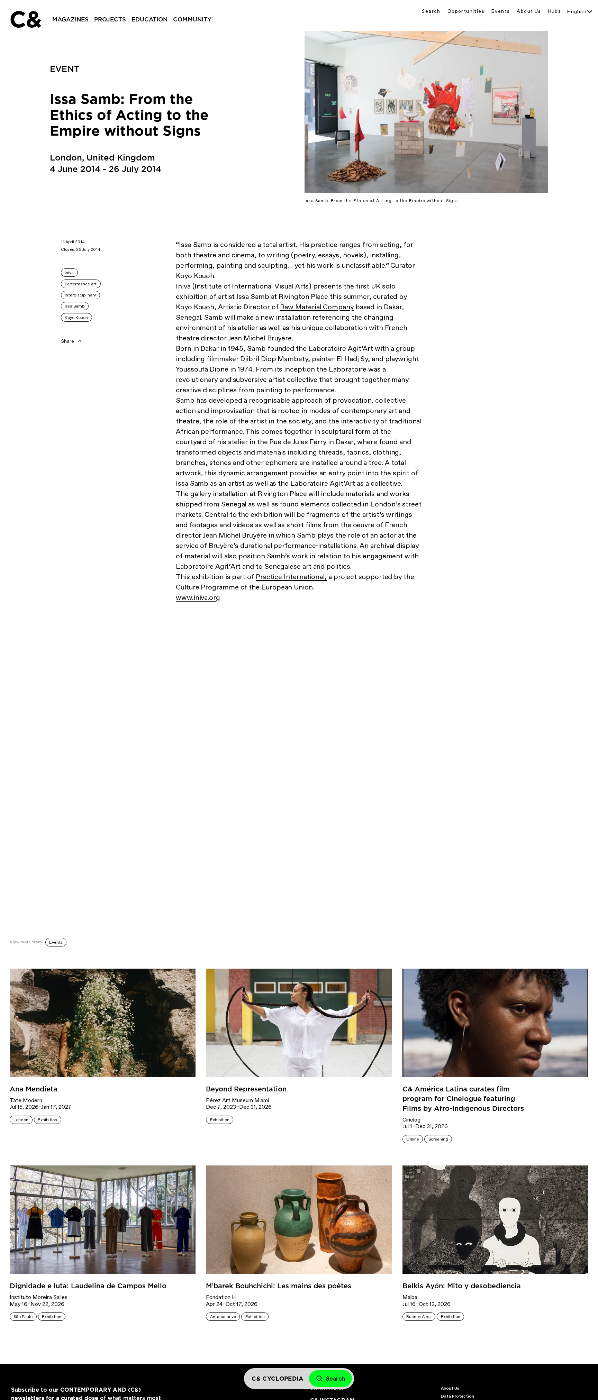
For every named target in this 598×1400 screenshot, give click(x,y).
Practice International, (291, 577)
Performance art (81, 284)
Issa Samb (74, 306)
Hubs (554, 11)
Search (431, 11)
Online (412, 1139)
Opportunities (465, 11)
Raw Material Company (316, 307)
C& (25, 19)
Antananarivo (223, 1316)
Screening (438, 1139)
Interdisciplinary (80, 295)
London (20, 1119)
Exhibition (47, 1119)
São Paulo (23, 1316)
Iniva (69, 272)
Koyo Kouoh (76, 317)
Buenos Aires (419, 1316)
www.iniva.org (198, 597)
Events (500, 11)
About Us (529, 11)
